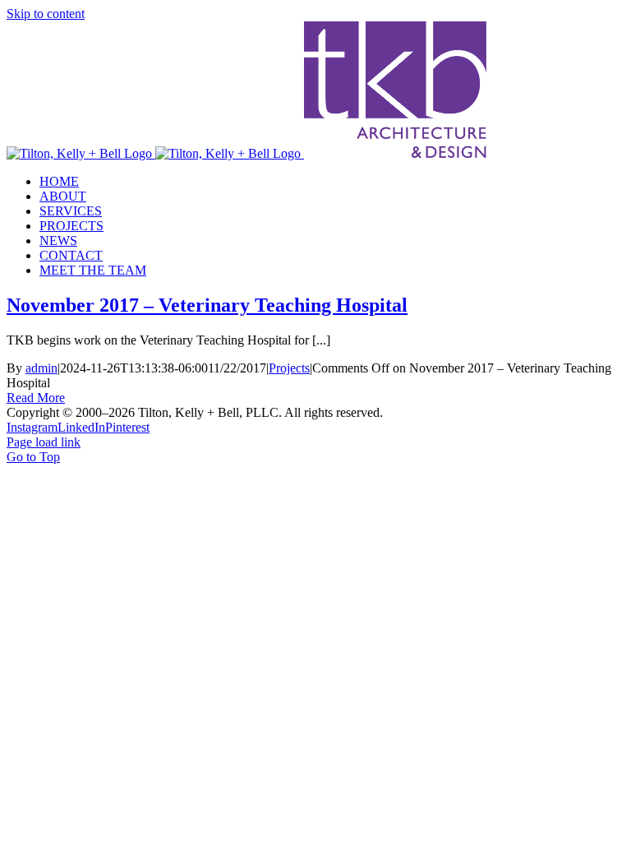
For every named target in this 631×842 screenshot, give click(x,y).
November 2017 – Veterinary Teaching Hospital (207, 305)
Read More (36, 398)
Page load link (44, 442)
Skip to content (46, 14)
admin (41, 368)
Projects (289, 368)
